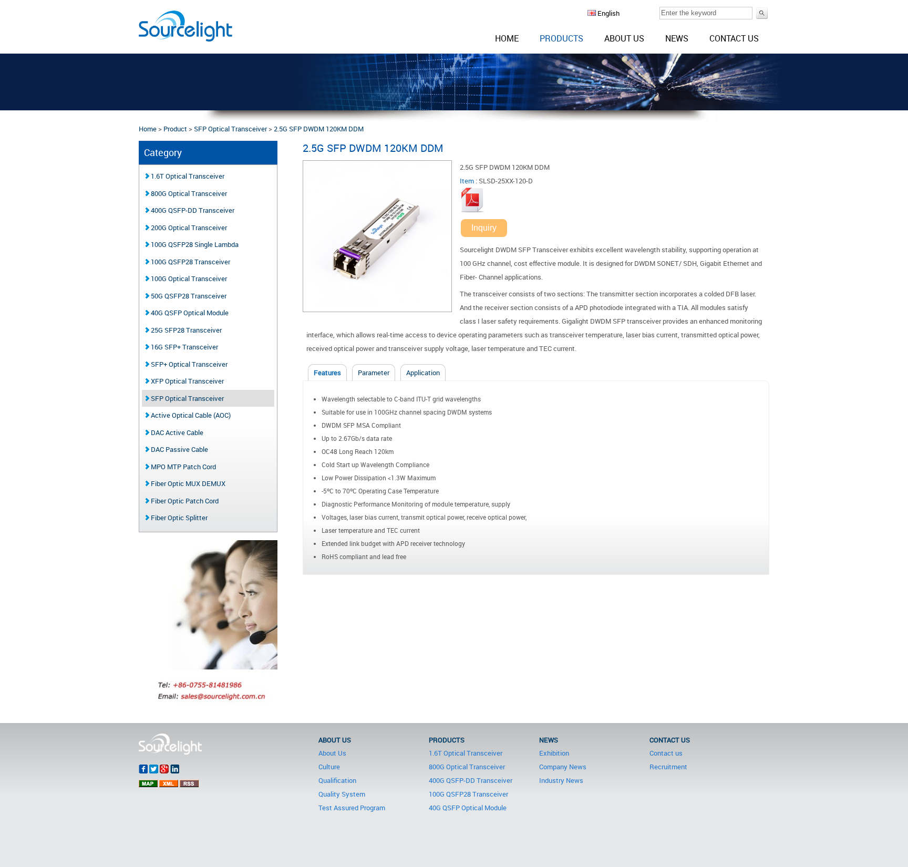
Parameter (373, 372)
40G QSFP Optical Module (189, 312)
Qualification (337, 780)
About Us (624, 38)
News (676, 38)
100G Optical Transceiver (188, 278)
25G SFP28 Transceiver (185, 330)
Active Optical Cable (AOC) (190, 415)
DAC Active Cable (176, 432)
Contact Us (734, 38)
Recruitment (668, 766)
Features (327, 372)
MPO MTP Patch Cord (182, 466)
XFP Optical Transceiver (186, 381)
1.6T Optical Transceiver (186, 176)
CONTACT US (669, 740)
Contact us (666, 753)
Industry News (561, 780)
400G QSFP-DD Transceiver (191, 210)
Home (507, 38)
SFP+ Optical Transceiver (188, 364)
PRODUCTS (447, 740)
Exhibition (554, 753)
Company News (562, 766)
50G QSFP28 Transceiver (187, 296)
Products (561, 38)
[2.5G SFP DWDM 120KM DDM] (377, 307)
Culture (329, 766)
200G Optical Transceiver (188, 227)
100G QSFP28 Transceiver (189, 261)
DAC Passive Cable (178, 449)
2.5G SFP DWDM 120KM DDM (319, 128)
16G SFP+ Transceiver (183, 347)
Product (175, 128)
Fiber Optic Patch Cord (184, 500)
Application (423, 372)
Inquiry (484, 227)
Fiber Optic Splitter (178, 517)
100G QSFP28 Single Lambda (194, 244)
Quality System (341, 794)
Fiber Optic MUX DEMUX (187, 483)
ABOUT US (334, 740)
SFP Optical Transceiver (230, 128)
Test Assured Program (351, 807)
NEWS (548, 740)
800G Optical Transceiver (188, 193)
